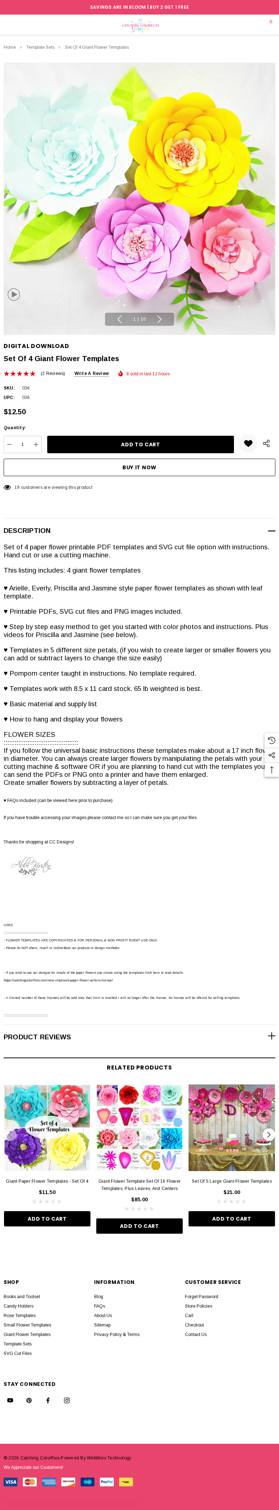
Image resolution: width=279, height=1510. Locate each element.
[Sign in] (251, 24)
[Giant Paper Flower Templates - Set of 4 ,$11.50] (47, 1127)
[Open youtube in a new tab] (10, 1400)
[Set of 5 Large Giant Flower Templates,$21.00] (232, 1127)
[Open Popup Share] (266, 443)
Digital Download (36, 346)
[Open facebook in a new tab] (47, 1400)
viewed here (65, 800)
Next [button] (159, 319)
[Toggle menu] (9, 24)
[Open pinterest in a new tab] (29, 1400)
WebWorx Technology (109, 1457)
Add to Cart (47, 1218)
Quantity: (15, 427)
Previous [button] (119, 319)
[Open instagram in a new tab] (66, 1400)
